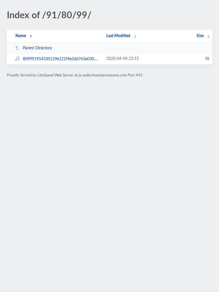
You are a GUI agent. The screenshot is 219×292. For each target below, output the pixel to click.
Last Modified (118, 36)
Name (20, 36)
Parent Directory (37, 48)
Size (200, 36)
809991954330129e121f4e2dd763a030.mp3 (62, 59)
